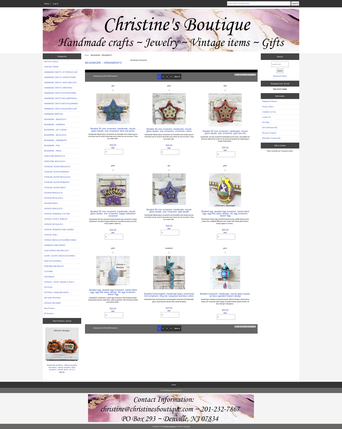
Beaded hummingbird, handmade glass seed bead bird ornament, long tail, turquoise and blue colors (169, 294)
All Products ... (50, 313)
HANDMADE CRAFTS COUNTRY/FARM (60, 77)
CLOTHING (48, 271)
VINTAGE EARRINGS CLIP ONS (57, 214)
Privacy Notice (267, 107)
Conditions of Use (269, 112)
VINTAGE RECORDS (52, 303)
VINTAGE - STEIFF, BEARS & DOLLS (59, 282)
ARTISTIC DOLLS (51, 62)
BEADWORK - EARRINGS (54, 125)
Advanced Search (280, 76)
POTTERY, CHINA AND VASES (56, 292)
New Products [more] (62, 321)
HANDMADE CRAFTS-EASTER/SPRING (60, 93)
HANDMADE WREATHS (53, 114)
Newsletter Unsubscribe (271, 138)
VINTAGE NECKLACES (53, 224)
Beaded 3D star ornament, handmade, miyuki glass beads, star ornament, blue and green (112, 129)
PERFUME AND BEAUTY (54, 266)
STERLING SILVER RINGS (54, 188)
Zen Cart (187, 426)
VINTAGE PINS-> (51, 235)
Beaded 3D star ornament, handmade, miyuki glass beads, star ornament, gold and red (225, 132)
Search (280, 57)
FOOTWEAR (49, 277)
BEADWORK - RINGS (52, 151)
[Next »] (177, 76)
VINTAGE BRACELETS (53, 209)
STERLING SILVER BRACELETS (57, 167)
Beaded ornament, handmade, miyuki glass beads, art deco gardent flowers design (225, 294)
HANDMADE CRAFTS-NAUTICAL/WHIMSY (61, 104)
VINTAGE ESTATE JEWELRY (56, 219)
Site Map (265, 122)
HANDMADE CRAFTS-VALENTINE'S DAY (60, 109)
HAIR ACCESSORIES (52, 261)
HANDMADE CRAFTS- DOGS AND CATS (60, 83)
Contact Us (266, 117)
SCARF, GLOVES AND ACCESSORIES (59, 256)
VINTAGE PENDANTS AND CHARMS (59, 230)
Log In (55, 4)
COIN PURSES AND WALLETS (56, 251)
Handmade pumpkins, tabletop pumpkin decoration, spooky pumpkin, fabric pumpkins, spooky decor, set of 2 (62, 367)
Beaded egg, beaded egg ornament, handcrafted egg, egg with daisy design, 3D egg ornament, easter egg (225, 213)
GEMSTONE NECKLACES (54, 161)
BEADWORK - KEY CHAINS (55, 130)
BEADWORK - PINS (52, 146)
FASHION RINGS (51, 203)
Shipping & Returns (269, 101)
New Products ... (50, 308)
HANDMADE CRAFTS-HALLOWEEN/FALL (60, 98)
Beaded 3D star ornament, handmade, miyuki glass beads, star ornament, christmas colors (169, 130)
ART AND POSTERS (52, 298)
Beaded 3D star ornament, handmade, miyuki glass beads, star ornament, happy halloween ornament (113, 213)
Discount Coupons (269, 133)
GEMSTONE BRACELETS (54, 156)
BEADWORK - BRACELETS (55, 119)
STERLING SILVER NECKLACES (57, 177)
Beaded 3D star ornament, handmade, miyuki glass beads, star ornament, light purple (169, 210)
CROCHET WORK (51, 67)
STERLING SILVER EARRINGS (56, 172)
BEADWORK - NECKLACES (55, 135)
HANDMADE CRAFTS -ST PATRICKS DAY (61, 72)
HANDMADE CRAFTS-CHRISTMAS (58, 88)
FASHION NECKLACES (53, 198)
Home (46, 4)
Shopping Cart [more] (280, 84)
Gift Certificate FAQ (269, 128)
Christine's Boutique (170, 426)
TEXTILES (48, 287)
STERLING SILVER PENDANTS (56, 182)
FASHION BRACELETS (53, 193)
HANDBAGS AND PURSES (55, 245)
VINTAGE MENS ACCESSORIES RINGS (60, 240)
